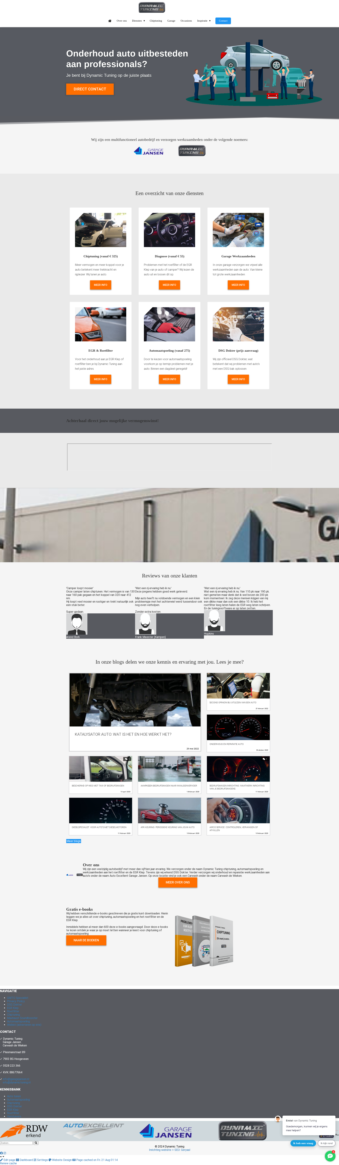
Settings (42, 1160)
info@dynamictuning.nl (17, 1082)
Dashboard (26, 1160)
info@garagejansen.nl (16, 1079)
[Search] (35, 1143)
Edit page (9, 1160)
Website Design (61, 1160)
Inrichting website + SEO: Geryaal (169, 1150)
